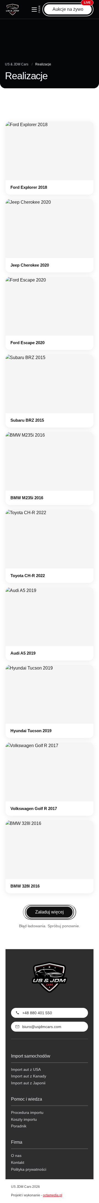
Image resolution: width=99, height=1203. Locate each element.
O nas (16, 1155)
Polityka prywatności (28, 1169)
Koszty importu (24, 1119)
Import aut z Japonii (28, 1083)
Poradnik (18, 1126)
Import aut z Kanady (28, 1076)
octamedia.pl (52, 1195)
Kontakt (17, 1162)
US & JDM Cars (16, 64)
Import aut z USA (26, 1069)
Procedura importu (27, 1112)
